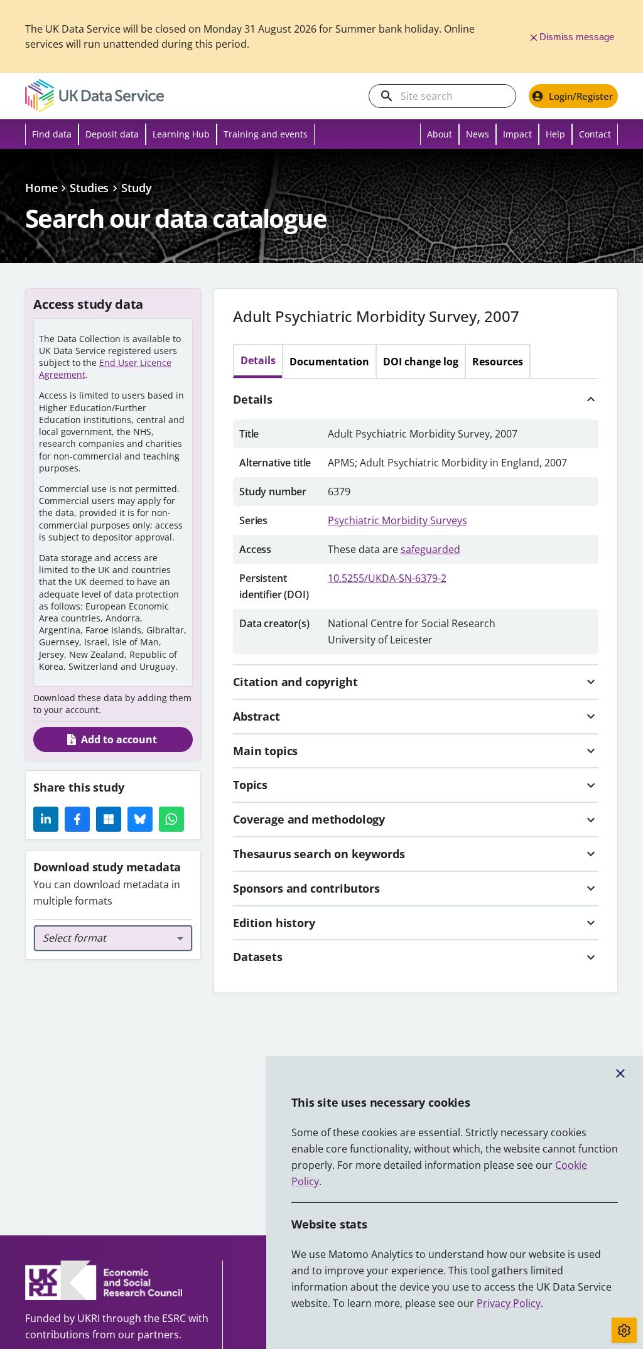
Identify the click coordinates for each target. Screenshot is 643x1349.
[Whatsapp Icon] (171, 819)
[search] (386, 96)
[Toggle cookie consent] (624, 1330)
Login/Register (581, 96)
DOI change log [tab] (420, 361)
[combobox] (113, 938)
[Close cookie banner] (620, 1073)
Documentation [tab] (329, 361)
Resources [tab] (497, 361)
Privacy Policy (509, 1303)
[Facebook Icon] (77, 819)
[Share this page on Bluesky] (140, 819)
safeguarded (430, 549)
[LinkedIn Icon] (45, 819)
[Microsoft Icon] (108, 819)
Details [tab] (258, 360)
